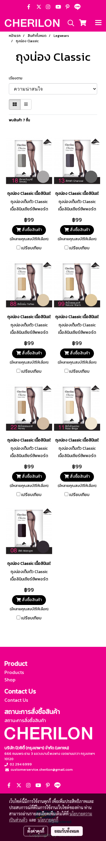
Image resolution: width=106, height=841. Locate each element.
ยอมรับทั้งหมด (66, 831)
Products (14, 672)
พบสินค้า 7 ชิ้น (19, 120)
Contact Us (16, 699)
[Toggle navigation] (98, 23)
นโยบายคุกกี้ (48, 819)
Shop (9, 679)
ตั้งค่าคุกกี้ (35, 831)
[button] (69, 23)
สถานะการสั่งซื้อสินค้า (25, 720)
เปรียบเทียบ (31, 248)
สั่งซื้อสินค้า (31, 230)
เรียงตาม (17, 78)
